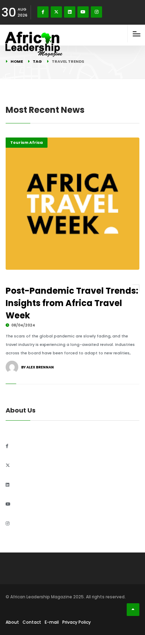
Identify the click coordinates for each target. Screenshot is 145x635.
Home (17, 61)
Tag (37, 61)
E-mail (52, 622)
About (12, 622)
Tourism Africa (26, 142)
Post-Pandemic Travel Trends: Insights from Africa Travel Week (72, 303)
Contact (32, 622)
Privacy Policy (76, 622)
